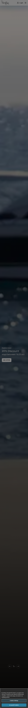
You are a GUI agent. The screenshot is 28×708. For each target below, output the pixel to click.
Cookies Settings (14, 700)
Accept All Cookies (14, 705)
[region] (14, 698)
